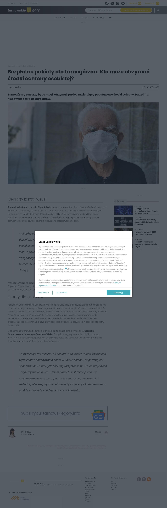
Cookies (53, 285)
